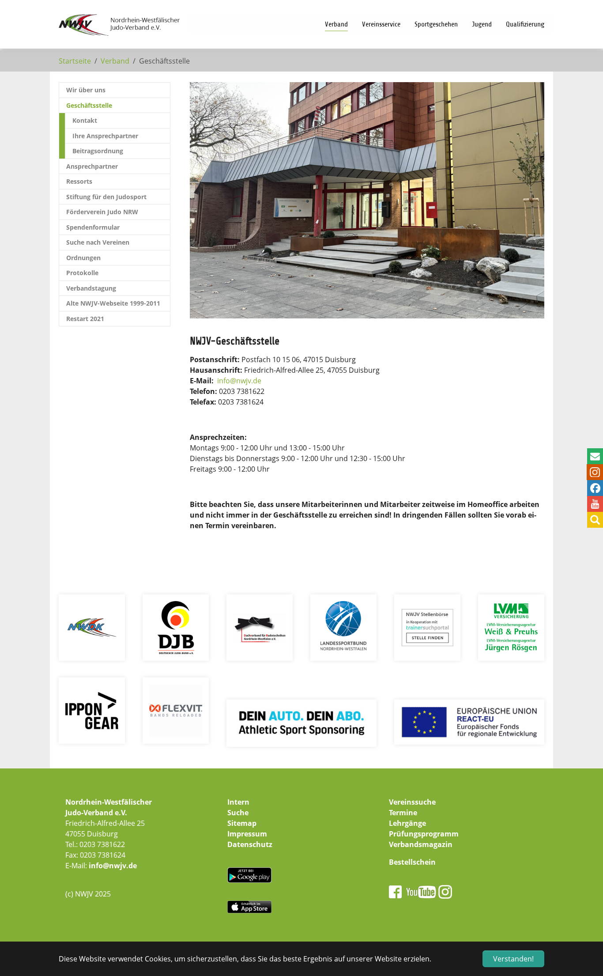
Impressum (247, 834)
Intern (238, 802)
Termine (403, 812)
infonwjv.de (239, 381)
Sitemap (241, 823)
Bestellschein (412, 862)
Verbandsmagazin (420, 844)
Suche (238, 812)
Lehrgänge (407, 823)
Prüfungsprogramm (424, 834)
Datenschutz (249, 844)
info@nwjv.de (113, 865)
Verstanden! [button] (513, 959)
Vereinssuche (412, 802)
